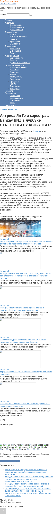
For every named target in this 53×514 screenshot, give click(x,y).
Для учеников (16, 30)
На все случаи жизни (14, 65)
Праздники (15, 79)
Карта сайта (10, 105)
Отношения (15, 95)
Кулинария (15, 41)
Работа (13, 84)
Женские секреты (18, 37)
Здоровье (14, 72)
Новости (9, 91)
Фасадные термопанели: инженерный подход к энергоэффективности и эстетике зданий (22, 309)
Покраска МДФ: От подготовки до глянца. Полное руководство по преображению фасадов (23, 341)
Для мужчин (10, 46)
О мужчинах (15, 44)
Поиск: (3, 14)
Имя (2, 420)
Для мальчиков (17, 27)
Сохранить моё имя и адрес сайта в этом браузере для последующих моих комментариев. (24, 455)
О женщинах (15, 51)
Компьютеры (16, 77)
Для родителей (12, 55)
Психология (10, 93)
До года (13, 60)
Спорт (12, 53)
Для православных (19, 67)
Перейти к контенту (9, 1)
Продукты (14, 81)
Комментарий (6, 424)
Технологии (15, 86)
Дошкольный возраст (20, 62)
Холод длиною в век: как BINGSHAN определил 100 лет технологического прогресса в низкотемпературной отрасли (25, 275)
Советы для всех (8, 3)
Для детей (9, 22)
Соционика (15, 100)
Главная (8, 20)
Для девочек (16, 25)
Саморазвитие (16, 98)
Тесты (12, 103)
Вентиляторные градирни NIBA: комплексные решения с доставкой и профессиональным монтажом (26, 242)
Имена (13, 74)
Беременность (16, 58)
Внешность (15, 48)
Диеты (13, 34)
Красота (13, 39)
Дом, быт (14, 70)
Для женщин (11, 32)
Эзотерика (14, 88)
